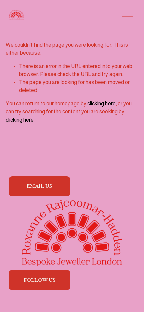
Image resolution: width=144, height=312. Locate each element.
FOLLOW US (39, 280)
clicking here (101, 103)
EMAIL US (39, 186)
